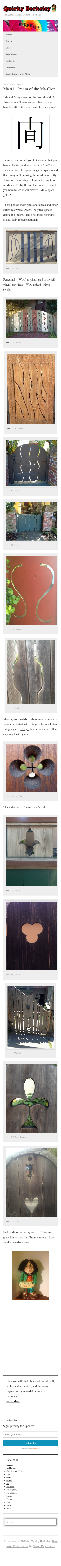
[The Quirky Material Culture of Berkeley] (30, 11)
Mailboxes (10, 1486)
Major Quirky (12, 1489)
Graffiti (9, 1480)
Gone (9, 1477)
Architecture (11, 1468)
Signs (9, 1505)
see (19, 190)
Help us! (9, 41)
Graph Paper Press (44, 1546)
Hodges (24, 729)
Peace (9, 1502)
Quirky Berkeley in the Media (18, 73)
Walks (9, 1508)
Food (9, 1474)
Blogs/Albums (11, 54)
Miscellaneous (12, 1493)
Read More (13, 1401)
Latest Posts (11, 67)
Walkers (9, 34)
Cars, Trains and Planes (16, 1471)
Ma (8, 1483)
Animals (10, 1465)
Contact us (10, 60)
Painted (9, 1499)
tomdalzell (21, 84)
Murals (9, 1496)
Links (8, 47)
